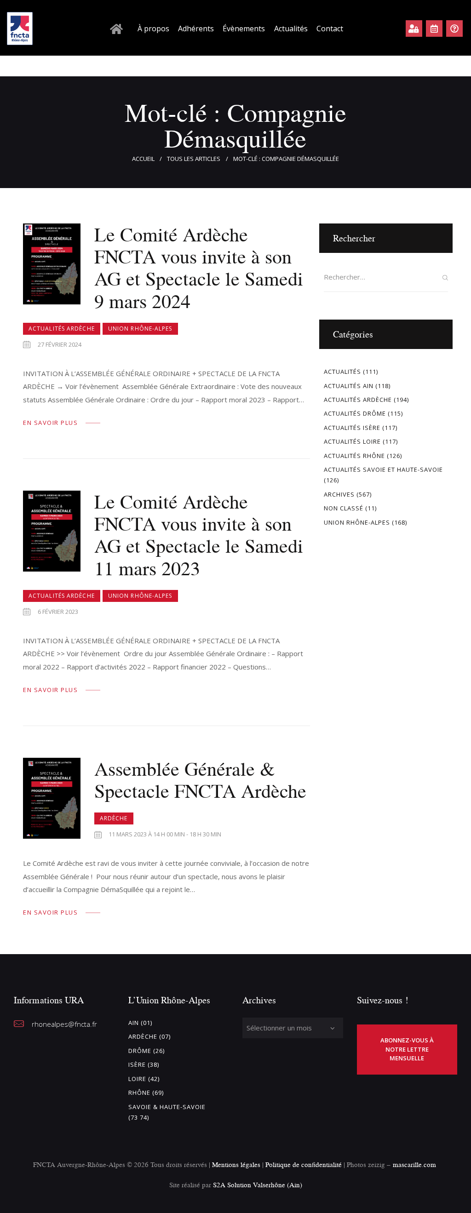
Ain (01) (140, 1022)
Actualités (342, 371)
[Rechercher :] (386, 276)
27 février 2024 (59, 344)
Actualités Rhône (354, 456)
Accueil (143, 158)
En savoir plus (50, 422)
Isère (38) (143, 1064)
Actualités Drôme (355, 413)
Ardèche (114, 818)
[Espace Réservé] (414, 28)
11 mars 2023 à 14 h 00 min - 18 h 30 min (165, 834)
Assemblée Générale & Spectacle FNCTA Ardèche (200, 780)
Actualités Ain (348, 386)
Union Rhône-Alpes (140, 328)
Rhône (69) (146, 1092)
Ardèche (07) (149, 1036)
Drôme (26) (146, 1051)
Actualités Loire (352, 441)
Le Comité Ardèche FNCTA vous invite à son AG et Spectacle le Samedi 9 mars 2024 (198, 267)
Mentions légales (236, 1164)
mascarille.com (414, 1164)
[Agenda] (434, 28)
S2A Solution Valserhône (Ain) (257, 1185)
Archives (339, 494)
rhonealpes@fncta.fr (64, 1024)
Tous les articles (193, 158)
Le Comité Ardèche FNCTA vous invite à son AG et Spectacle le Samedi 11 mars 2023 (198, 535)
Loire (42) (144, 1079)
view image (51, 264)
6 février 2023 (58, 611)
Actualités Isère (352, 427)
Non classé (343, 508)
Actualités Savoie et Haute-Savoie (383, 469)
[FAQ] (454, 28)
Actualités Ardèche (62, 328)
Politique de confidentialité (304, 1164)
